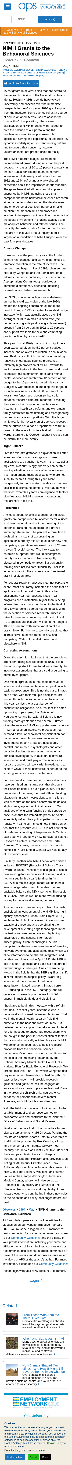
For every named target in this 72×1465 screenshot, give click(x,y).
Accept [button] (33, 1457)
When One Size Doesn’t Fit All (43, 1338)
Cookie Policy (55, 1443)
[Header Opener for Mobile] (7, 6)
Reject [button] (45, 1457)
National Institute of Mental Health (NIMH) (38, 73)
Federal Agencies (45, 70)
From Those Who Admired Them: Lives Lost (40, 1316)
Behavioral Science (22, 70)
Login (49, 19)
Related (10, 1305)
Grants (7, 73)
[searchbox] (24, 19)
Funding (62, 70)
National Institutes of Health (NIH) (23, 75)
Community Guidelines (26, 1237)
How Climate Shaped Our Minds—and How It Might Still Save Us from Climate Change (43, 1368)
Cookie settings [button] (15, 1457)
